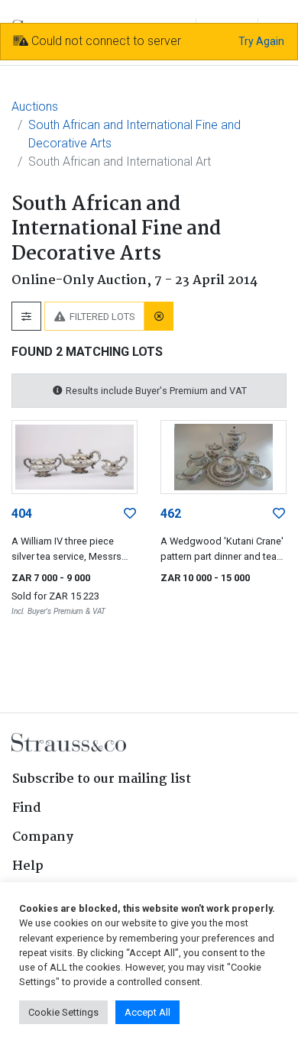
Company (42, 837)
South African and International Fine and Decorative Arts (134, 134)
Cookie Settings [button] (63, 1012)
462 (170, 513)
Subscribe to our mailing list (101, 779)
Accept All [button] (147, 1012)
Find (26, 808)
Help (28, 866)
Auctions (34, 106)
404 (21, 513)
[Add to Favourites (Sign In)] (130, 514)
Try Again (261, 41)
